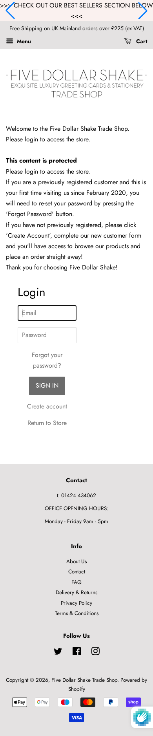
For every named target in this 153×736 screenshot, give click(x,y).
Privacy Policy (76, 603)
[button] (10, 10)
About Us (76, 561)
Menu (23, 41)
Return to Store (47, 422)
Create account (47, 406)
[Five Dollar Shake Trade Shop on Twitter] (58, 653)
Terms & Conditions (76, 613)
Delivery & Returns (76, 592)
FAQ (76, 582)
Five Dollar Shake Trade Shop (84, 680)
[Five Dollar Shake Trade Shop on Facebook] (76, 653)
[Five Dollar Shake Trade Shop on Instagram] (95, 653)
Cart (141, 41)
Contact (76, 571)
